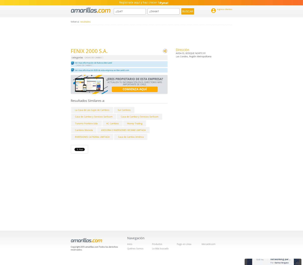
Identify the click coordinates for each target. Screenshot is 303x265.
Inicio (129, 244)
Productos (157, 244)
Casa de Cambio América (131, 136)
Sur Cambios (124, 109)
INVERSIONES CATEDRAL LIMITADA (92, 136)
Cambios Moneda (84, 130)
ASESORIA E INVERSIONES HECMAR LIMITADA (123, 130)
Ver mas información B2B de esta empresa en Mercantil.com (102, 70)
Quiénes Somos (135, 248)
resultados (85, 21)
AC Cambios (112, 123)
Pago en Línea (184, 244)
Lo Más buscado (160, 248)
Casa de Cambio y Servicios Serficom (94, 116)
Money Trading (134, 123)
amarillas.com (91, 10)
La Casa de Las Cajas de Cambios (92, 109)
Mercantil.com (208, 244)
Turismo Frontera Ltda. (86, 123)
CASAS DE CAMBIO (93, 57)
